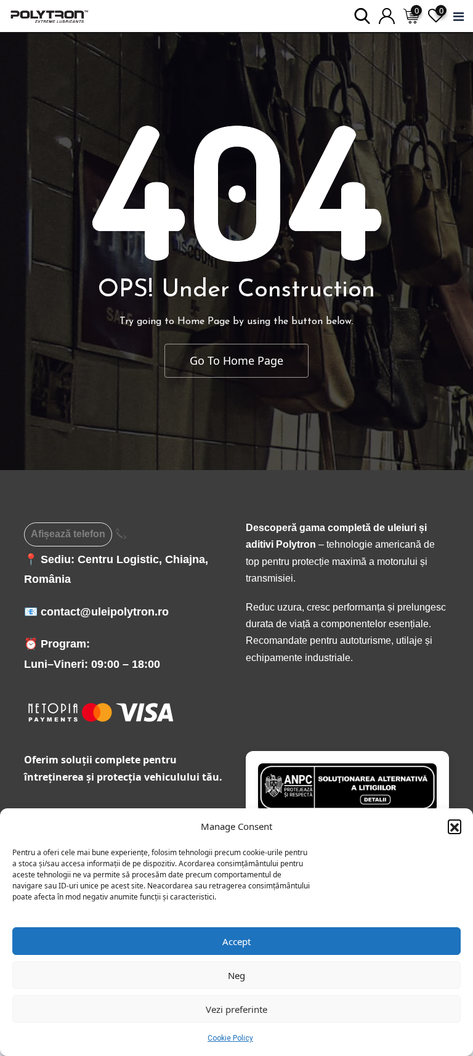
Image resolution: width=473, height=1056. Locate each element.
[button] (454, 826)
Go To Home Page (236, 360)
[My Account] (387, 15)
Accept (236, 941)
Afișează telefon (68, 534)
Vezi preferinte (236, 1009)
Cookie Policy (230, 1038)
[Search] (362, 15)
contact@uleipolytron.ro (105, 612)
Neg (236, 975)
